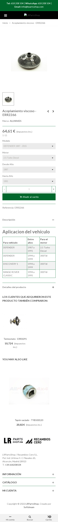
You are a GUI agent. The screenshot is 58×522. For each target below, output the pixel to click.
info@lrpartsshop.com (32, 6)
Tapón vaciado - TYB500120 (29, 420)
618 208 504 (17, 3)
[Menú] (5, 15)
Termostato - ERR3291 (15, 338)
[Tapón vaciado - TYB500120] (29, 391)
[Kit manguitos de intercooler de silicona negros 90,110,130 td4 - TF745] (48, 111)
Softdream (29, 507)
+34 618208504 (13, 464)
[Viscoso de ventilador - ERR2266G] (53, 111)
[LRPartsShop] (32, 15)
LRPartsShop (32, 503)
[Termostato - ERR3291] (15, 321)
